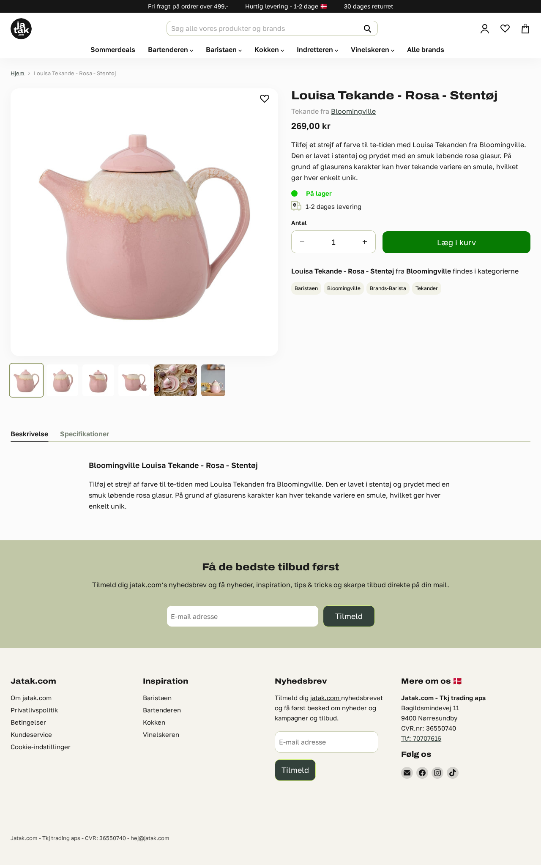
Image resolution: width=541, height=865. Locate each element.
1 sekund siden (265, 98)
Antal (299, 222)
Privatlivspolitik (34, 710)
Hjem (18, 73)
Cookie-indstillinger (41, 746)
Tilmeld (349, 616)
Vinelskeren (371, 49)
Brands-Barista (388, 288)
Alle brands (425, 49)
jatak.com (325, 697)
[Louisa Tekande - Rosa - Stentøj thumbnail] (26, 380)
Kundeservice (31, 734)
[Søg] (366, 28)
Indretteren (316, 49)
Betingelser (28, 722)
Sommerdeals (112, 49)
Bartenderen (169, 49)
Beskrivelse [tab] (29, 434)
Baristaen (222, 49)
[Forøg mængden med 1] (365, 241)
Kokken (267, 49)
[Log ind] (484, 28)
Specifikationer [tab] (84, 434)
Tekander (426, 288)
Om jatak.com (31, 697)
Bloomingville (353, 111)
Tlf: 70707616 (421, 738)
